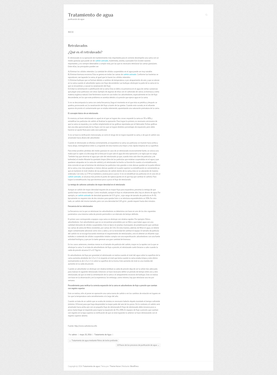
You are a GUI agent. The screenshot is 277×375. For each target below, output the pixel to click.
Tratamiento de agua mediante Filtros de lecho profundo (93, 340)
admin (74, 334)
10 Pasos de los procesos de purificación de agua (138, 345)
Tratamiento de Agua (102, 334)
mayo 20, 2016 (85, 334)
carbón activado (101, 60)
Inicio (71, 32)
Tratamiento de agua (90, 15)
